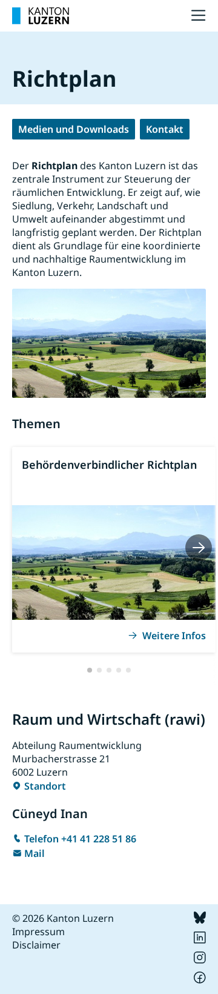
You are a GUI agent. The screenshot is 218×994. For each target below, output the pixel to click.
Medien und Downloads (73, 129)
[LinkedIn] (200, 940)
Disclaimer (36, 945)
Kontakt (164, 129)
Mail (34, 853)
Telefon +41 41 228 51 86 (80, 838)
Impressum (38, 931)
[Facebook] (200, 980)
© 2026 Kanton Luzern (63, 918)
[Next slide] (198, 547)
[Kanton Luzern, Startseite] (40, 15)
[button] (89, 670)
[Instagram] (200, 960)
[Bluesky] (200, 920)
